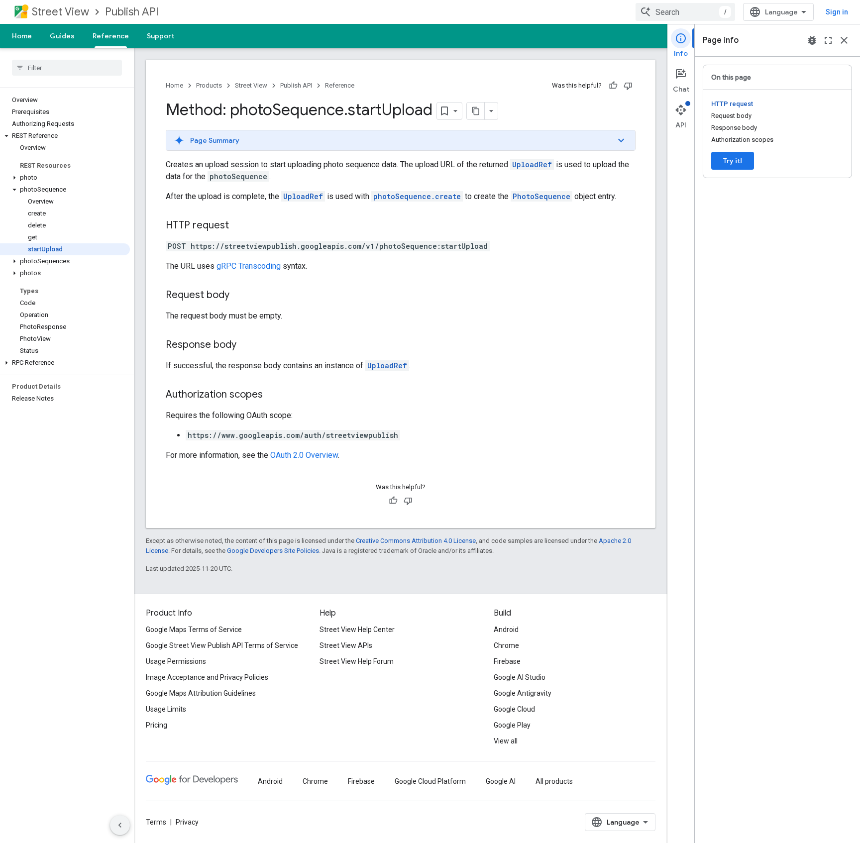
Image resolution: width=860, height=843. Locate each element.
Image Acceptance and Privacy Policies (207, 677)
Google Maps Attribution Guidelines (201, 693)
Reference (111, 35)
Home (22, 35)
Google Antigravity (522, 693)
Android (506, 629)
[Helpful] (613, 85)
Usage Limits (166, 709)
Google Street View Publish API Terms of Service (222, 645)
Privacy (187, 822)
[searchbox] (67, 68)
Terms (156, 822)
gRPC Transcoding (248, 266)
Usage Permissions (176, 661)
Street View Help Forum (357, 661)
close (844, 40)
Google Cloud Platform (430, 781)
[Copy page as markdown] (476, 111)
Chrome (506, 645)
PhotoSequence (541, 196)
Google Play (512, 725)
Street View (60, 11)
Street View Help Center (357, 629)
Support (160, 35)
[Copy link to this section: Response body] (246, 345)
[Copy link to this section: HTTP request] (239, 226)
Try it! (732, 160)
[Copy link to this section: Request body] (239, 296)
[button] (65, 136)
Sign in (837, 12)
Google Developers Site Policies (273, 550)
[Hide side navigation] (120, 825)
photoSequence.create (417, 196)
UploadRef (532, 164)
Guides (62, 35)
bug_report (812, 40)
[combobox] (685, 12)
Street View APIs (346, 645)
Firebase (507, 661)
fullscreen (828, 40)
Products (209, 85)
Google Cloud (514, 709)
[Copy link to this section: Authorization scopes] (273, 395)
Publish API (132, 11)
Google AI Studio (519, 677)
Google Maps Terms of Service (194, 629)
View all (506, 741)
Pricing (156, 725)
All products (554, 781)
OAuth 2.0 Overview (304, 455)
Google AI (501, 781)
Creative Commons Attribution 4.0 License (416, 540)
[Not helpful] (628, 85)
